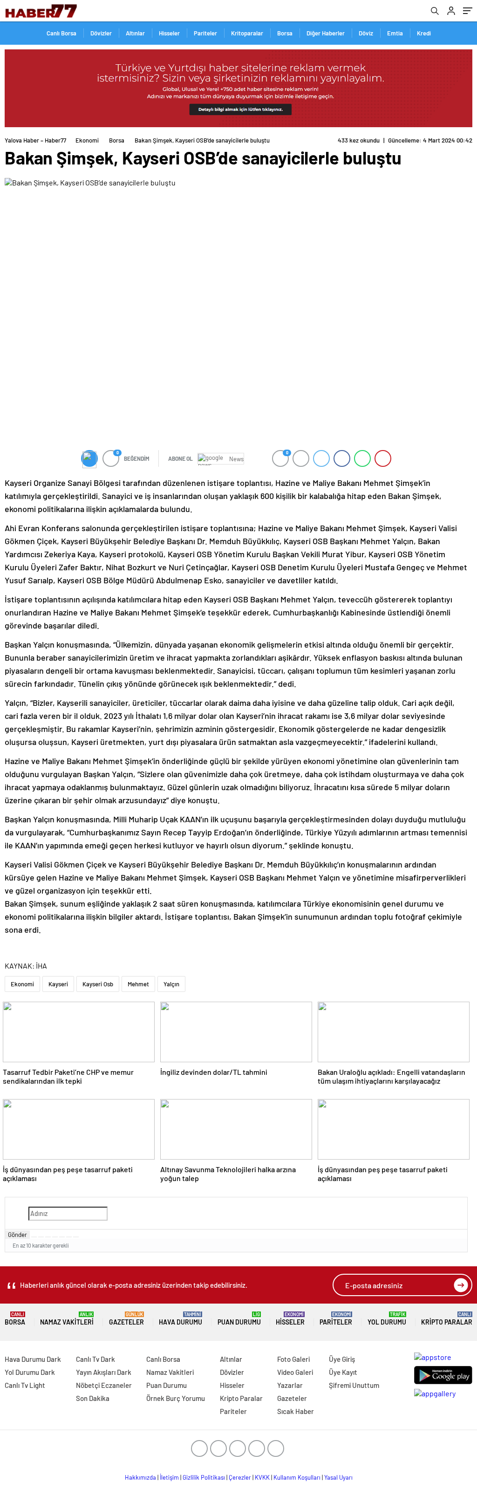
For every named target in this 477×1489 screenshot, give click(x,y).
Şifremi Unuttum (354, 1385)
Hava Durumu (180, 1318)
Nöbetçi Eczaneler (104, 1385)
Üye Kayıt (343, 1372)
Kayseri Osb (97, 984)
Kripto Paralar (446, 1318)
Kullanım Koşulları (296, 1477)
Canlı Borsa (61, 33)
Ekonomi (87, 140)
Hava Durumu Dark (33, 1359)
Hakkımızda (140, 1477)
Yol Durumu (387, 1318)
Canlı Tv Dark (95, 1359)
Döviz (366, 33)
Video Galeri (295, 1372)
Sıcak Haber (295, 1411)
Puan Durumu (239, 1318)
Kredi (424, 33)
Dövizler (101, 33)
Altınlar (135, 33)
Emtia (395, 33)
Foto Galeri (293, 1359)
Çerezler (240, 1477)
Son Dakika (92, 1398)
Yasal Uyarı (338, 1477)
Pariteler (205, 33)
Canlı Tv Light (25, 1385)
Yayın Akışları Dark (103, 1372)
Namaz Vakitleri (67, 1318)
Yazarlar (290, 1385)
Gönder (17, 1234)
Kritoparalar (247, 33)
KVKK (262, 1477)
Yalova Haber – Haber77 (35, 140)
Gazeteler (126, 1318)
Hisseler (169, 33)
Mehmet (138, 984)
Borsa (285, 33)
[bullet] (62, 1236)
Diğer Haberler (326, 33)
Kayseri (58, 984)
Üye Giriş (342, 1359)
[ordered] (55, 1236)
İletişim (169, 1477)
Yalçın (171, 984)
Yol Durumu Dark (30, 1372)
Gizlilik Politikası (204, 1477)
